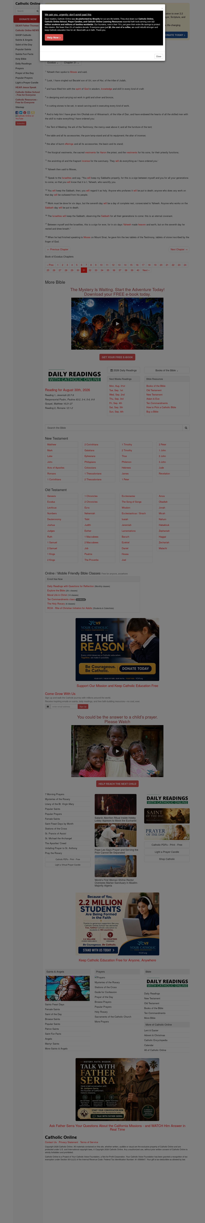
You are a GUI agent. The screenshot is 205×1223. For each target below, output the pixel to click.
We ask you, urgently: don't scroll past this (68, 14)
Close (158, 56)
